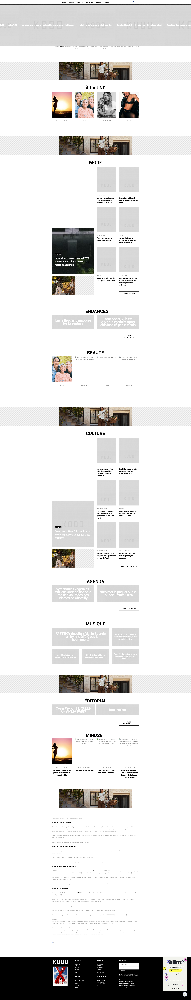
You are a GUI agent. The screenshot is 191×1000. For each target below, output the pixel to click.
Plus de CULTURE (129, 566)
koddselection (68, 915)
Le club (99, 971)
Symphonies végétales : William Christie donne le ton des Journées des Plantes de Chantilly (73, 593)
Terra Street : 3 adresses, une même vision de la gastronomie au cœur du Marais (95, 25)
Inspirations (107, 120)
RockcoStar (117, 710)
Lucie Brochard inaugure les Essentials (73, 321)
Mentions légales (92, 997)
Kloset (121, 195)
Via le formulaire (101, 984)
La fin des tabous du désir (84, 770)
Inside (107, 2)
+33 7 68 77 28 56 (100, 982)
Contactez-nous (100, 985)
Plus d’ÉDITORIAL (129, 723)
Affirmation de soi (84, 767)
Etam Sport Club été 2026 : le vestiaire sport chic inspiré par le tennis (41, 25)
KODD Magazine (81, 892)
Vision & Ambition (62, 120)
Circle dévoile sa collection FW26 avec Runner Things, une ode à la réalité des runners (72, 261)
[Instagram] (120, 2)
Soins (84, 120)
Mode (64, 2)
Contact (61, 997)
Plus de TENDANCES (129, 336)
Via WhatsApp (101, 980)
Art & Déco (122, 466)
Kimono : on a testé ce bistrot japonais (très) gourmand (127, 556)
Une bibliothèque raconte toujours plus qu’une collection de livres (128, 471)
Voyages (99, 466)
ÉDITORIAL (129, 120)
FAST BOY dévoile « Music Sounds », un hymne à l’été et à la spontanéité (81, 637)
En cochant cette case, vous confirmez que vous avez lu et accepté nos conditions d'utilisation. (128, 975)
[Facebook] (122, 2)
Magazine (62, 46)
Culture (80, 2)
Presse (99, 969)
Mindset (99, 2)
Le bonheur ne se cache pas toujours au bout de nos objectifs (62, 125)
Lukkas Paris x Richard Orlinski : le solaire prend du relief (128, 200)
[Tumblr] (126, 2)
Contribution (83, 997)
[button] (138, 2)
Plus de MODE (129, 293)
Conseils (107, 385)
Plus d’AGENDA (129, 608)
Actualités (100, 967)
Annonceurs (78, 983)
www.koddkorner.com (120, 915)
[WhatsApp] (124, 2)
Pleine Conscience (107, 767)
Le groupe (100, 964)
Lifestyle (58, 527)
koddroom (81, 915)
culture (128, 892)
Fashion (80, 829)
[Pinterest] (128, 2)
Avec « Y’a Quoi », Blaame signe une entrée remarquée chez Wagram (125, 656)
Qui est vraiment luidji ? (99, 870)
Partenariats (84, 385)
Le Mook (77, 987)
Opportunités (75, 997)
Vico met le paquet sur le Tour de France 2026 (118, 593)
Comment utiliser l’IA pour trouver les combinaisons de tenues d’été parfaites (73, 535)
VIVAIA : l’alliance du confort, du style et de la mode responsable (127, 240)
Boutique (99, 965)
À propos (55, 997)
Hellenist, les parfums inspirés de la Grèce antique (107, 390)
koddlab (75, 915)
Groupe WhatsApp (80, 980)
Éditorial (89, 2)
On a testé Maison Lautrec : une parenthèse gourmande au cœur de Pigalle (106, 556)
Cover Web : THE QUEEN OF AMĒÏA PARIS (73, 709)
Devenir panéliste (80, 982)
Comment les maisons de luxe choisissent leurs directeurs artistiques (150, 25)
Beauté (71, 2)
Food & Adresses (102, 508)
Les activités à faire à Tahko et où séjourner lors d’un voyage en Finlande (128, 513)
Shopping (58, 254)
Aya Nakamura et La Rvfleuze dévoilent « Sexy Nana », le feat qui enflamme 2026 (125, 636)
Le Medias (77, 985)
